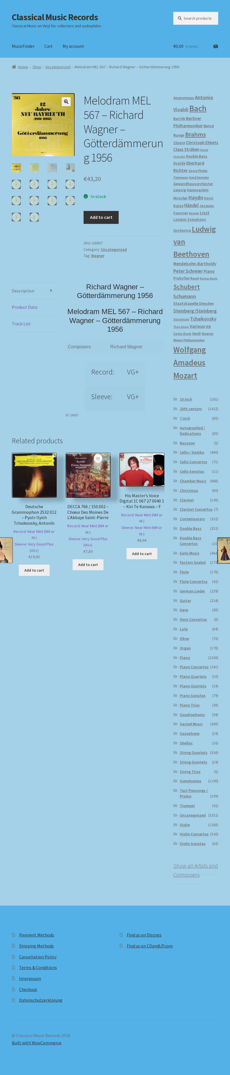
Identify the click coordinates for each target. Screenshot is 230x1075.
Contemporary (192, 518)
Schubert (186, 287)
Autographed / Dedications (192, 430)
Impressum (30, 978)
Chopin (179, 142)
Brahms (195, 134)
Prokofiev (181, 278)
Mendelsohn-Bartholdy (194, 263)
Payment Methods (36, 935)
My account (73, 46)
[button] (66, 101)
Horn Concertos (193, 619)
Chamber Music (193, 480)
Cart (48, 46)
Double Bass (196, 156)
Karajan (194, 213)
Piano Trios (190, 705)
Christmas (189, 490)
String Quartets (194, 752)
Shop (37, 66)
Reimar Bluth (208, 278)
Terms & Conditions (38, 967)
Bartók (179, 118)
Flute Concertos (194, 581)
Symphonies (190, 780)
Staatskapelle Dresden (193, 303)
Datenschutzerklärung (41, 1000)
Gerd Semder (199, 177)
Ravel (194, 278)
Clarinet (187, 500)
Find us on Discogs (144, 935)
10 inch (186, 399)
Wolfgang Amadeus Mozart (189, 363)
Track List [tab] (21, 323)
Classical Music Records (55, 17)
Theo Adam (181, 327)
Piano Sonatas (193, 695)
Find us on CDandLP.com (150, 946)
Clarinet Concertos (196, 509)
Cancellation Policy (37, 957)
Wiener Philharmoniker (189, 340)
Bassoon (187, 443)
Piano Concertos (194, 666)
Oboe (184, 638)
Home (23, 66)
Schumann (184, 296)
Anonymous (183, 97)
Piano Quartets (193, 676)
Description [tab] (23, 291)
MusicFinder (23, 46)
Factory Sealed (193, 562)
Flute (184, 571)
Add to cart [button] (34, 570)
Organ (185, 648)
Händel (191, 205)
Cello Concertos (193, 461)
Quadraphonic (192, 714)
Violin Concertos (194, 834)
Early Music (189, 553)
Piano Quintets (193, 685)
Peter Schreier (188, 271)
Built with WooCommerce (36, 1043)
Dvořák (179, 163)
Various (197, 326)
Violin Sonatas (193, 843)
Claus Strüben (186, 149)
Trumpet (187, 805)
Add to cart (101, 217)
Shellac (186, 743)
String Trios (190, 771)
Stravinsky (181, 319)
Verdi (196, 333)
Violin (185, 824)
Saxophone (189, 733)
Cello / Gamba (192, 452)
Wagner (97, 255)
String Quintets (193, 762)
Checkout (28, 989)
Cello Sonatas (192, 471)
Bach (197, 108)
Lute (184, 628)
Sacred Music (191, 723)
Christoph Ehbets (202, 142)
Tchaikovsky (203, 319)
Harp (184, 609)
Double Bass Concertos (190, 540)
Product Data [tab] (24, 307)
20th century (191, 408)
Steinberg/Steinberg (195, 311)
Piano (209, 271)
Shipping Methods (36, 946)
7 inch (185, 418)
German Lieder (192, 591)
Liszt (205, 212)
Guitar (185, 600)
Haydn (195, 197)
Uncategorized (57, 66)
